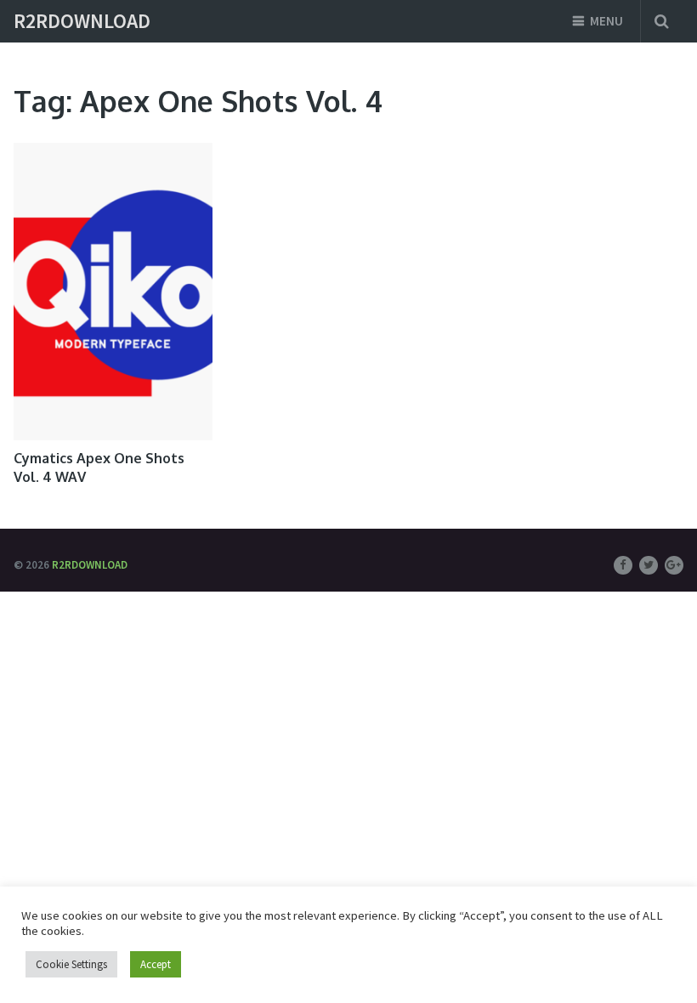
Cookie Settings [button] (71, 964)
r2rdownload (82, 21)
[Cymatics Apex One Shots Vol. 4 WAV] (113, 291)
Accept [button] (155, 964)
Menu (606, 21)
